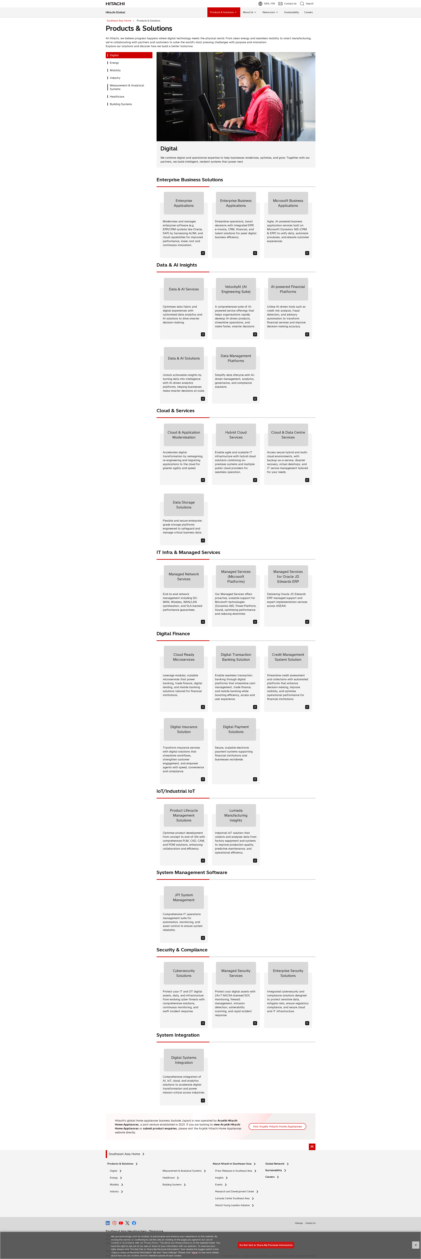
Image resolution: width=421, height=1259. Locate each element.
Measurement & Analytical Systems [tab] (127, 87)
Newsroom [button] (268, 12)
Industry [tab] (115, 77)
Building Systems (172, 1184)
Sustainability (273, 1170)
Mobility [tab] (115, 70)
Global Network (275, 1163)
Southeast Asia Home (124, 1154)
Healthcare (168, 1177)
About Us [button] (248, 12)
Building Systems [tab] (121, 104)
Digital (113, 1170)
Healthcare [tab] (117, 96)
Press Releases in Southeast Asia (233, 1170)
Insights (219, 1177)
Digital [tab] (114, 55)
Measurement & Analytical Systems (182, 1170)
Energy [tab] (114, 62)
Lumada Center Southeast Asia (232, 1198)
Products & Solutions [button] (222, 12)
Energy (114, 1177)
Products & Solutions (120, 1163)
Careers (270, 1176)
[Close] (415, 1245)
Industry (114, 1191)
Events (219, 1184)
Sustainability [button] (291, 12)
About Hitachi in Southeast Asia (232, 1163)
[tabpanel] (236, 580)
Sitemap (299, 1223)
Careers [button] (308, 12)
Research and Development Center (235, 1191)
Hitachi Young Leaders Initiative (233, 1205)
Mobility (114, 1184)
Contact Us (310, 1223)
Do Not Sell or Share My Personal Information (266, 1245)
